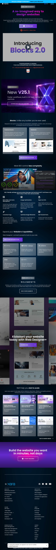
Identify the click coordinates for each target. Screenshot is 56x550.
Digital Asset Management (11, 528)
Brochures (37, 510)
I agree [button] (46, 545)
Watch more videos (45, 438)
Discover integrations (11, 239)
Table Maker (7, 510)
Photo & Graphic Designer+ (41, 494)
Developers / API (8, 518)
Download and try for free (20, 104)
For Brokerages (8, 494)
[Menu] (52, 3)
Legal (36, 539)
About (36, 526)
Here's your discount (36, 1)
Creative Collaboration (10, 530)
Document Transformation (11, 532)
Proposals (37, 508)
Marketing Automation (10, 492)
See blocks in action (27, 157)
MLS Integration (8, 498)
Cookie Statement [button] (13, 546)
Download (29, 26)
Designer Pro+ (38, 490)
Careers (36, 534)
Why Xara (37, 528)
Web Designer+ (38, 492)
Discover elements (27, 291)
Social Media (38, 514)
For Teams (7, 496)
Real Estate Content (39, 516)
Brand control (8, 514)
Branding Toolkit (8, 512)
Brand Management (9, 526)
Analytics (7, 516)
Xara (5, 4)
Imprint (36, 536)
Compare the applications (41, 496)
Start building (29, 459)
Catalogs (37, 512)
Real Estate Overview (10, 490)
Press (36, 532)
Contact (37, 530)
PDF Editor (7, 508)
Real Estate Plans (9, 500)
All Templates (38, 518)
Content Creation (9, 534)
